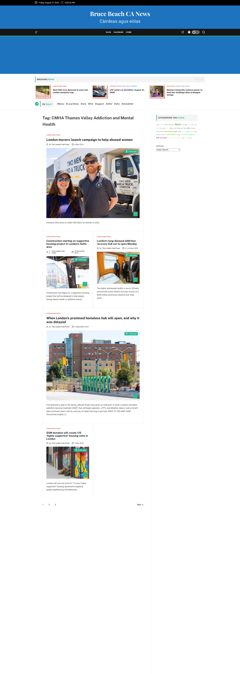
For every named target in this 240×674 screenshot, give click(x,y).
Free (182, 125)
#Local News (72, 104)
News (178, 124)
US (187, 134)
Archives (160, 146)
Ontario (175, 131)
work (179, 131)
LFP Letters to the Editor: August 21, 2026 (70, 91)
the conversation (176, 138)
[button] (201, 79)
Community (159, 131)
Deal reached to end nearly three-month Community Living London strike (185, 91)
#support (99, 104)
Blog (108, 32)
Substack (183, 134)
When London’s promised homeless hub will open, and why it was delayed (92, 320)
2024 (157, 125)
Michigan (163, 128)
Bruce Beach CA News (120, 14)
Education (114, 86)
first (157, 138)
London (162, 125)
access (190, 138)
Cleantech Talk (181, 128)
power (158, 134)
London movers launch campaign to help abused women (89, 140)
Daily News (171, 124)
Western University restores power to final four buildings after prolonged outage (127, 92)
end (195, 131)
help (171, 128)
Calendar (119, 32)
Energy (178, 134)
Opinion (77, 86)
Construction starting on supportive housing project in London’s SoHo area (67, 243)
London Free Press (66, 86)
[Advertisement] (120, 55)
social (192, 131)
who (188, 131)
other (188, 128)
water (183, 138)
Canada (193, 128)
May (186, 138)
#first (91, 104)
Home (128, 32)
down (166, 125)
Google (184, 131)
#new (84, 104)
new (189, 125)
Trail (195, 124)
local (167, 128)
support (191, 134)
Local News (171, 134)
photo (192, 124)
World (157, 128)
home (174, 128)
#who (117, 104)
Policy (170, 138)
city (186, 125)
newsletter (163, 138)
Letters (56, 86)
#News (61, 104)
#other (109, 104)
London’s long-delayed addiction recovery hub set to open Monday (117, 242)
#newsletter (128, 104)
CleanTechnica (168, 131)
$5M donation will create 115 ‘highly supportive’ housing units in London (67, 435)
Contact (163, 134)
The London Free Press (60, 144)
